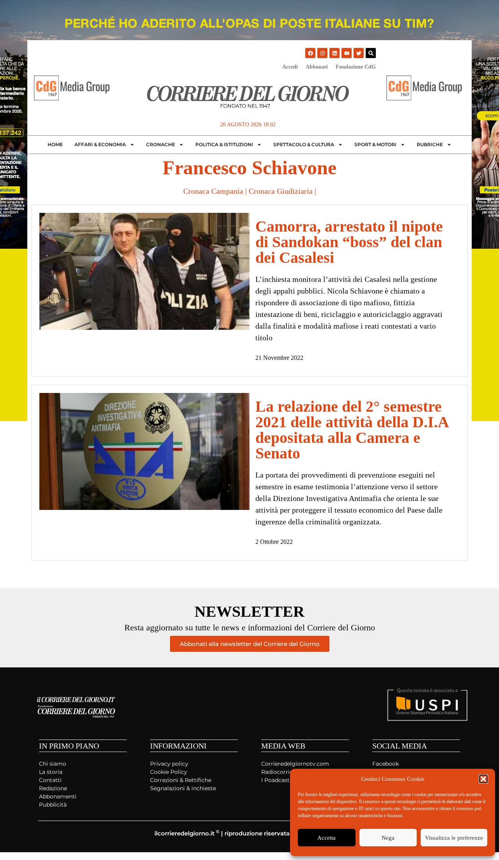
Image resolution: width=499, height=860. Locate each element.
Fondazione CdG (356, 67)
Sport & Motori (375, 144)
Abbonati (317, 67)
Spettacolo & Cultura (303, 144)
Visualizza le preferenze (454, 838)
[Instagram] (322, 53)
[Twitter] (359, 53)
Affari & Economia (100, 144)
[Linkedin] (334, 53)
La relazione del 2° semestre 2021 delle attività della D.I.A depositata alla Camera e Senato (351, 430)
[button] (483, 779)
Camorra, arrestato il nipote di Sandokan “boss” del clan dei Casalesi (349, 242)
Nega (388, 838)
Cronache (160, 144)
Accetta (326, 838)
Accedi (290, 67)
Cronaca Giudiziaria (281, 191)
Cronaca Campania (213, 191)
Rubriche (430, 144)
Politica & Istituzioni (224, 144)
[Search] (371, 53)
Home (55, 144)
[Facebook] (310, 53)
